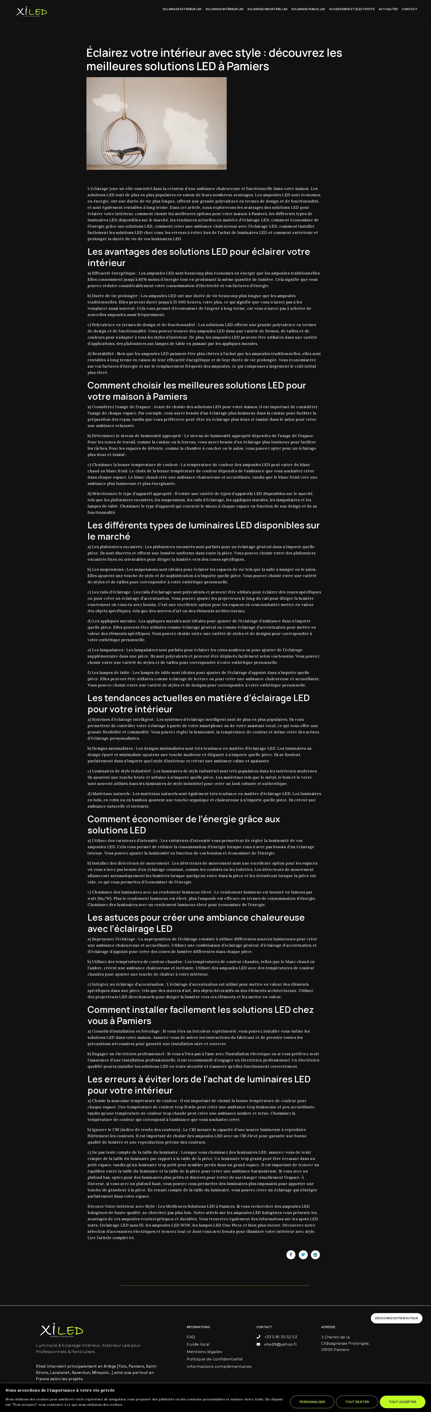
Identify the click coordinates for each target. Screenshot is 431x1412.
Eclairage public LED (308, 9)
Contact (410, 9)
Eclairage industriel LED (268, 9)
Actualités (388, 9)
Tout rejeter (357, 1402)
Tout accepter (402, 1402)
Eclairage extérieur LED (182, 9)
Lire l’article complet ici (111, 1237)
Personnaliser (312, 1402)
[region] (215, 1398)
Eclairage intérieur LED (225, 9)
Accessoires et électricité (352, 9)
